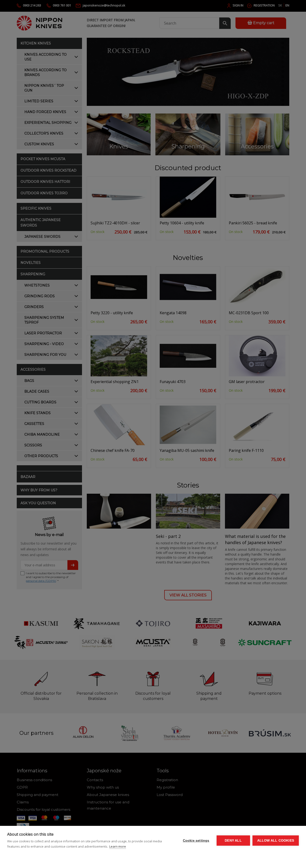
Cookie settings (196, 840)
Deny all (233, 840)
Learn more (117, 846)
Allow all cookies (275, 840)
